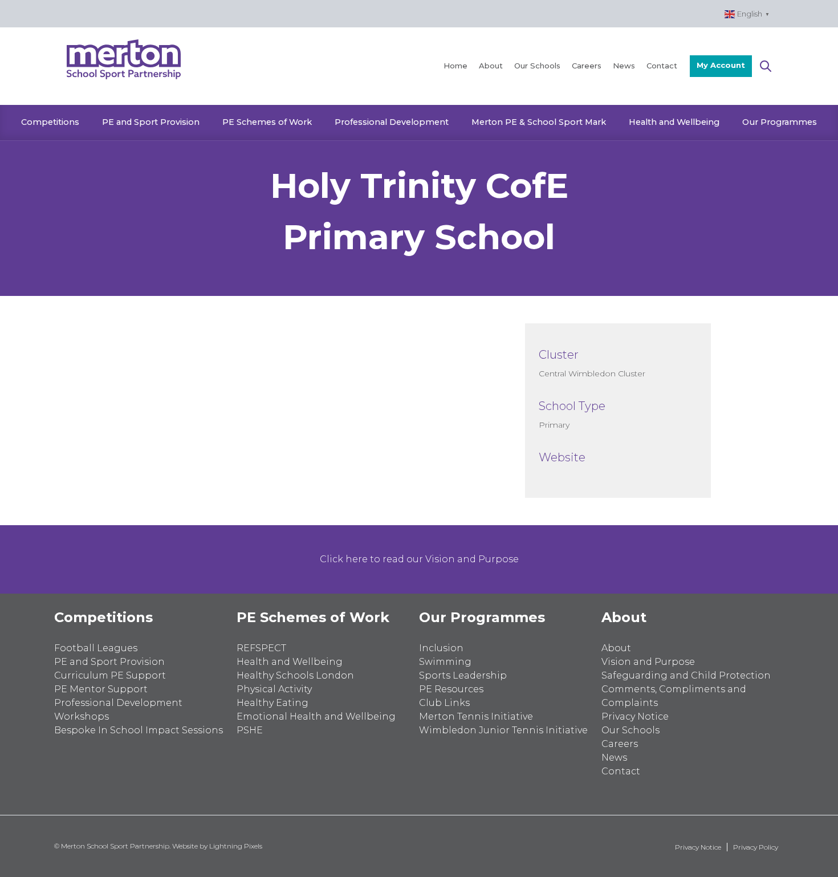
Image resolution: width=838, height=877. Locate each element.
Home (455, 65)
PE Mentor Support (101, 689)
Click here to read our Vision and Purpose (419, 559)
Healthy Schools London (295, 675)
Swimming (445, 661)
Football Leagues (95, 648)
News (624, 65)
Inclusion (441, 648)
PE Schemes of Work (267, 122)
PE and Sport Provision (151, 122)
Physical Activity (274, 689)
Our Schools (537, 65)
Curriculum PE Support (110, 675)
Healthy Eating (272, 702)
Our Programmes (779, 122)
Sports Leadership (463, 675)
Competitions (50, 122)
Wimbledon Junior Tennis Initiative (503, 730)
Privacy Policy (755, 847)
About (491, 65)
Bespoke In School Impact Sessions (138, 730)
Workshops (81, 716)
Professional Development (392, 122)
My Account (721, 65)
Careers (586, 65)
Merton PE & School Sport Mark (538, 122)
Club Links (444, 702)
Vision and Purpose (648, 661)
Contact (661, 65)
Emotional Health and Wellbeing (316, 716)
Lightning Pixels (235, 846)
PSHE (250, 730)
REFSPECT (261, 648)
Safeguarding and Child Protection (686, 675)
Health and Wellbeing (674, 122)
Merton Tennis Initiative (476, 716)
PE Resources (451, 689)
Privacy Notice (635, 716)
